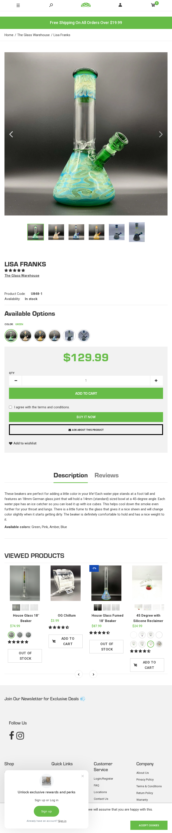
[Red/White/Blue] (150, 634)
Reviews (107, 474)
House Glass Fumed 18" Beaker (107, 618)
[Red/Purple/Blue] (142, 634)
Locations (100, 792)
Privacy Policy (145, 779)
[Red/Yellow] (159, 644)
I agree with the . (42, 407)
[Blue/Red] (133, 634)
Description (71, 474)
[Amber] (40, 335)
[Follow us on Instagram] (20, 736)
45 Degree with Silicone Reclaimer (148, 618)
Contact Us (101, 798)
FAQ (96, 785)
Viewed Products (34, 555)
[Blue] (54, 335)
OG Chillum (67, 615)
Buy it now (86, 417)
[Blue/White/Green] (159, 634)
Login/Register (103, 778)
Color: (13, 324)
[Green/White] (133, 644)
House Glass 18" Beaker (26, 618)
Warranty (142, 799)
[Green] (10, 335)
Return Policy (144, 793)
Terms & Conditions (149, 786)
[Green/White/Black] (142, 644)
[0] (153, 6)
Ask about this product (88, 429)
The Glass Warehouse (21, 276)
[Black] (69, 335)
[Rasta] (11, 634)
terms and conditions (53, 407)
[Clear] (28, 634)
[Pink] (25, 335)
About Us (142, 772)
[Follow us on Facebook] (11, 736)
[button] (15, 270)
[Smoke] (83, 335)
